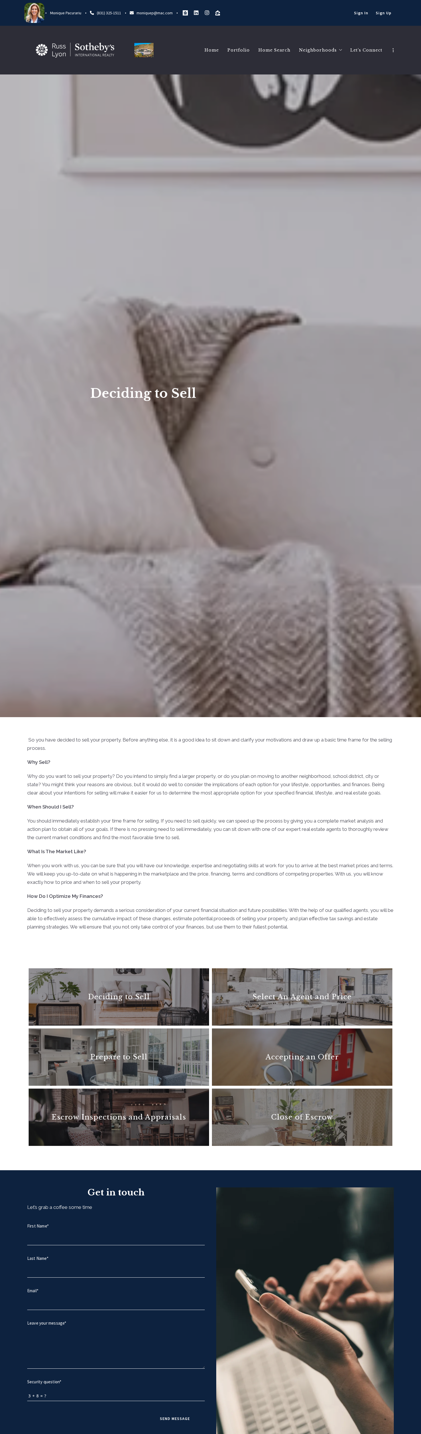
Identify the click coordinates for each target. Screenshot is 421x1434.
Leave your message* (46, 1323)
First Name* (38, 1226)
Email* (32, 1290)
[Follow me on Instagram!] (207, 12)
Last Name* (37, 1258)
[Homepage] (75, 50)
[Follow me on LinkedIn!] (196, 12)
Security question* (44, 1381)
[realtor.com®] (185, 12)
